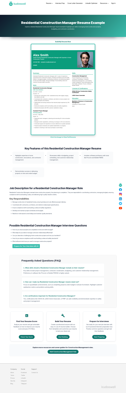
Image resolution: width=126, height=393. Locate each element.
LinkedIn (23, 378)
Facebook (24, 372)
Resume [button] (49, 3)
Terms (12, 375)
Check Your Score (27, 337)
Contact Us (34, 372)
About (12, 372)
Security (12, 381)
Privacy (12, 378)
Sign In (113, 3)
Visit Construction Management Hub (63, 352)
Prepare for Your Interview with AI (26, 246)
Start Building (63, 337)
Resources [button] (104, 3)
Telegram (24, 383)
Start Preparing (99, 337)
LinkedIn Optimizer (91, 3)
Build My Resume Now (63, 42)
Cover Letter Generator (75, 3)
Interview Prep (60, 3)
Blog (11, 383)
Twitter (23, 375)
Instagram (24, 381)
